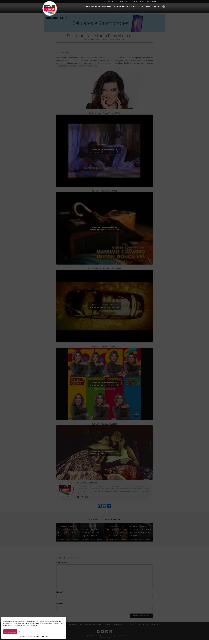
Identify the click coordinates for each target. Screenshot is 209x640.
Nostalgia (157, 7)
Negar (21, 632)
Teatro (97, 7)
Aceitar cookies (10, 632)
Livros (127, 7)
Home (105, 1)
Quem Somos (111, 1)
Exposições (111, 7)
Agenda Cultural (137, 7)
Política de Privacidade (26, 636)
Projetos (128, 1)
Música (91, 7)
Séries (119, 7)
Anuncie (122, 1)
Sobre (117, 1)
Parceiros (135, 1)
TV (123, 7)
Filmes (103, 7)
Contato (141, 1)
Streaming (149, 7)
